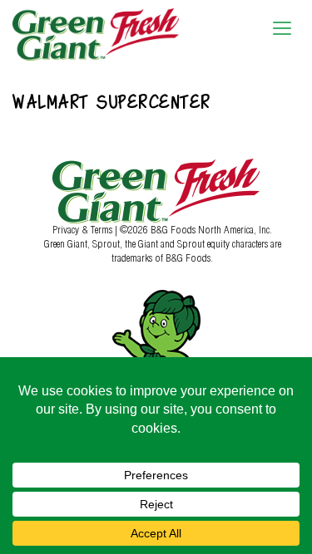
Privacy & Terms (83, 229)
